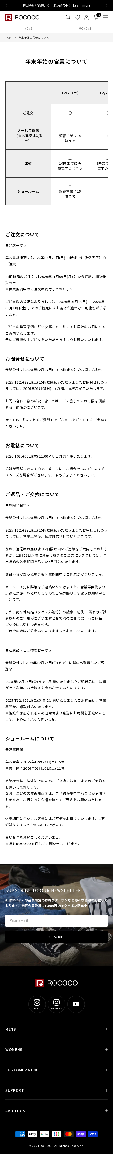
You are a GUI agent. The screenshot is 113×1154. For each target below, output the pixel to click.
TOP (8, 37)
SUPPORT (14, 1090)
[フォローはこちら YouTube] (76, 1004)
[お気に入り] (77, 17)
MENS (28, 28)
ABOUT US (15, 1110)
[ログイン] (86, 17)
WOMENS (85, 28)
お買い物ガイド (73, 419)
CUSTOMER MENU (22, 1069)
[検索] (68, 17)
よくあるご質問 (37, 419)
